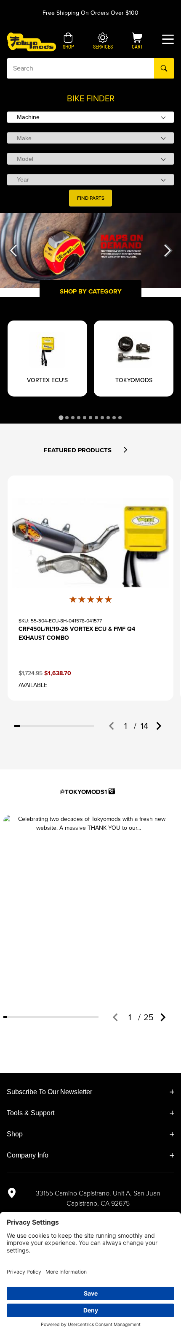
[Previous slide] (112, 725)
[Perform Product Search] (164, 68)
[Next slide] (158, 725)
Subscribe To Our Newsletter (49, 1091)
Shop (15, 1134)
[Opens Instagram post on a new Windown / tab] (88, 900)
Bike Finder (90, 98)
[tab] (61, 417)
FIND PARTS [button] (90, 198)
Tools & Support (30, 1113)
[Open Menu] (168, 39)
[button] (68, 42)
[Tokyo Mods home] (31, 41)
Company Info (27, 1155)
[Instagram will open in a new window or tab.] (112, 791)
